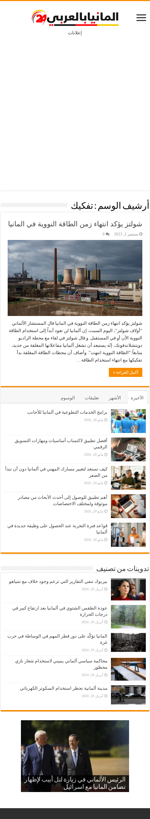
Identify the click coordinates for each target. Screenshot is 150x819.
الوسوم (68, 397)
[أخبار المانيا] (75, 16)
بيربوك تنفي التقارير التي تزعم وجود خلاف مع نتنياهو (58, 581)
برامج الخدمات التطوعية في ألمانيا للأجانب (67, 412)
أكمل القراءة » (125, 372)
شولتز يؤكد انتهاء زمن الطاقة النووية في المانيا (75, 224)
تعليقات (92, 397)
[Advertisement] (75, 108)
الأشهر (115, 397)
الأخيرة (137, 397)
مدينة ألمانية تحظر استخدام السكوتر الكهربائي (63, 688)
